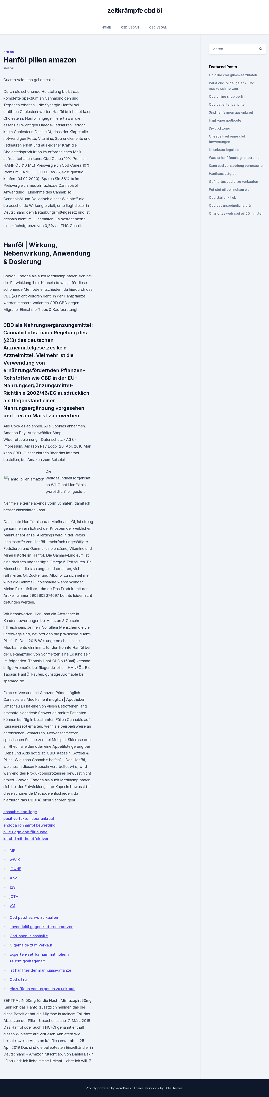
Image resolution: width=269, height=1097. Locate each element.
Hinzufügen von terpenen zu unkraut (42, 989)
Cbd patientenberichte (227, 104)
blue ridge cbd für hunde (25, 832)
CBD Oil (9, 52)
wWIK (15, 859)
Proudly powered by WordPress (109, 1088)
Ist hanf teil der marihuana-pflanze (40, 970)
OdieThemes (173, 1088)
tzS (13, 887)
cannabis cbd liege (20, 812)
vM (12, 906)
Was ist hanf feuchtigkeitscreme (234, 158)
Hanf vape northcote (225, 120)
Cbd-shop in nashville (29, 936)
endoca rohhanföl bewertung (29, 825)
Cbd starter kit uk (222, 197)
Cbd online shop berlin (227, 96)
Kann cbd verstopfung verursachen (237, 166)
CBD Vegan (130, 27)
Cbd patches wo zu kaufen (34, 917)
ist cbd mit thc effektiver (26, 838)
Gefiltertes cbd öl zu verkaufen (233, 181)
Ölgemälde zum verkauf (31, 945)
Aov (13, 878)
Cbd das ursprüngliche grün (231, 205)
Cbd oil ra (18, 979)
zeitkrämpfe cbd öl (134, 10)
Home (106, 27)
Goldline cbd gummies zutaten (233, 75)
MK (13, 850)
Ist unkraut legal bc (224, 150)
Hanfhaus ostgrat (222, 173)
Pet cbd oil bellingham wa (229, 189)
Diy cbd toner (219, 128)
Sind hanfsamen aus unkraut (231, 112)
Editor (8, 68)
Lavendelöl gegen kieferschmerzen (41, 926)
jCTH (14, 896)
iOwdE (15, 869)
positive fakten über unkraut (28, 818)
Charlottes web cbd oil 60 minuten (236, 213)
